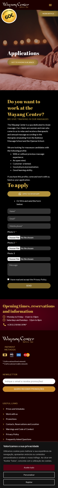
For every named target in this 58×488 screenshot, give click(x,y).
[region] (29, 465)
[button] (50, 5)
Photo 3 (11, 253)
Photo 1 (11, 232)
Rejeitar (29, 482)
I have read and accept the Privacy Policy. (28, 279)
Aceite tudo (29, 467)
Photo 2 (11, 243)
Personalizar (29, 475)
